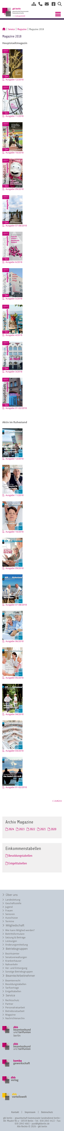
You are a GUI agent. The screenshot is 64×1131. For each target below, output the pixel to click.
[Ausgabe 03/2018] (13, 734)
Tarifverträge (12, 987)
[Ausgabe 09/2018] (13, 172)
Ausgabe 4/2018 (14, 335)
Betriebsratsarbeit (14, 1011)
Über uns (12, 895)
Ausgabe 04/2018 (14, 714)
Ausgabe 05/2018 (14, 677)
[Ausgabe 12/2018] (13, 63)
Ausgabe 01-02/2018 (16, 408)
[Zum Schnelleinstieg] (32, 4)
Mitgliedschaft (15, 925)
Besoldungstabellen (15, 984)
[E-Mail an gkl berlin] (45, 4)
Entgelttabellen (13, 991)
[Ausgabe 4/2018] (13, 318)
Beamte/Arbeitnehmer (20, 975)
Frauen (9, 910)
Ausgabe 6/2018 (14, 262)
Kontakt (15, 1112)
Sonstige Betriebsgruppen (19, 971)
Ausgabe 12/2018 (14, 79)
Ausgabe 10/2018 (14, 152)
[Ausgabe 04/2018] (13, 698)
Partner (9, 1003)
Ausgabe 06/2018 (14, 641)
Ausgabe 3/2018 (14, 371)
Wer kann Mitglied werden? (19, 930)
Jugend (9, 906)
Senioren (10, 914)
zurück (58, 801)
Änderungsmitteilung (16, 944)
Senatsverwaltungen (16, 957)
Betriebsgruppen (17, 949)
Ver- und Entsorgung (16, 967)
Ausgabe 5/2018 (14, 298)
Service (11, 29)
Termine (9, 921)
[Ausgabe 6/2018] (13, 245)
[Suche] (58, 4)
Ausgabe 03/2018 (14, 750)
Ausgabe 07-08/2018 (16, 225)
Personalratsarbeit (15, 1007)
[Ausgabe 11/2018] (13, 99)
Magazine (22, 29)
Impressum (30, 1112)
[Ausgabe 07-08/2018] (13, 209)
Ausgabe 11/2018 (14, 116)
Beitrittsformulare (14, 933)
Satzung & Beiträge (15, 937)
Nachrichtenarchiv (15, 1018)
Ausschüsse (11, 917)
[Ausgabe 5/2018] (13, 282)
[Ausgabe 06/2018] (13, 625)
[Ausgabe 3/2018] (13, 355)
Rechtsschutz (12, 1000)
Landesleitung (12, 899)
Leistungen (11, 941)
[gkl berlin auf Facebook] (52, 4)
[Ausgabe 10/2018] (13, 136)
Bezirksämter (12, 953)
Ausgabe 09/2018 (14, 189)
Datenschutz (47, 1112)
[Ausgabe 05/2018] (13, 661)
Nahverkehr (11, 964)
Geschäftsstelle (13, 903)
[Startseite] (3, 29)
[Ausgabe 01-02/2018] (13, 391)
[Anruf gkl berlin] (39, 4)
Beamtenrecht (12, 980)
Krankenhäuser (13, 960)
